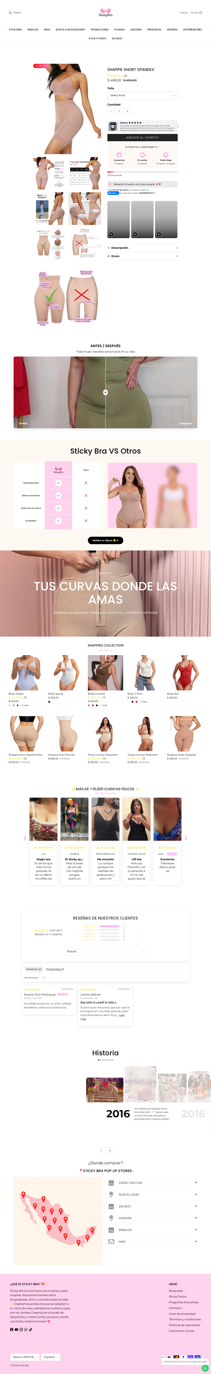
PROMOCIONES (100, 29)
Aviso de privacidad (182, 1313)
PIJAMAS (119, 29)
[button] (115, 75)
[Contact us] (205, 1368)
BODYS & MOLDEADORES (70, 29)
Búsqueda (176, 1290)
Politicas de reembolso (184, 1325)
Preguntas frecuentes (184, 1302)
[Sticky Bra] (105, 12)
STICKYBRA (15, 29)
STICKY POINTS (97, 38)
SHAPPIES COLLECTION (105, 645)
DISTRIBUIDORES (192, 29)
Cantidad (113, 104)
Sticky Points (178, 1296)
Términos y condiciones (185, 1319)
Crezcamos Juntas (181, 1331)
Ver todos (105, 650)
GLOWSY (117, 38)
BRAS (47, 29)
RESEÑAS (172, 29)
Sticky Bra (23, 1365)
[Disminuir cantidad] (110, 111)
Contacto (175, 1308)
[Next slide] (109, 1150)
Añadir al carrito (142, 137)
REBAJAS (33, 29)
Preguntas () (55, 969)
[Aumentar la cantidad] (127, 111)
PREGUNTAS (154, 29)
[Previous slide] (101, 1150)
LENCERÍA (136, 29)
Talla (110, 88)
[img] (32, 989)
